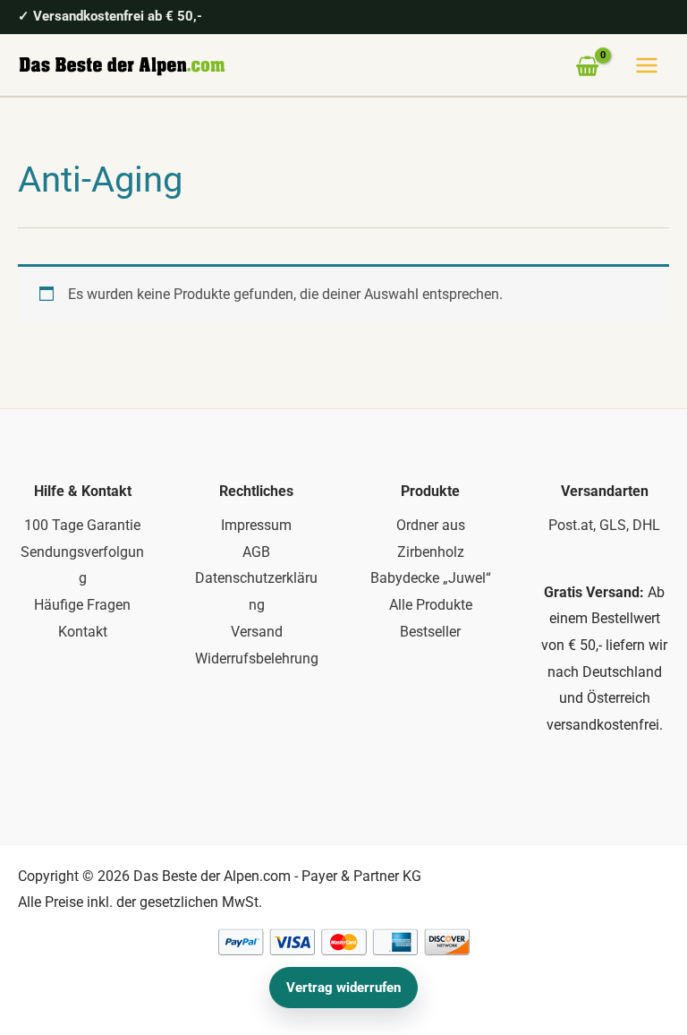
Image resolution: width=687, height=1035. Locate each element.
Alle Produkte (430, 604)
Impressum (256, 525)
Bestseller (430, 631)
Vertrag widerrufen (343, 987)
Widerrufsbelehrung (256, 658)
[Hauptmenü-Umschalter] (646, 65)
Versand (257, 631)
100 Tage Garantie (82, 525)
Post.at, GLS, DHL (604, 525)
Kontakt (82, 631)
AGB (256, 551)
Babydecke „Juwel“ (430, 577)
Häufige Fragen (82, 604)
